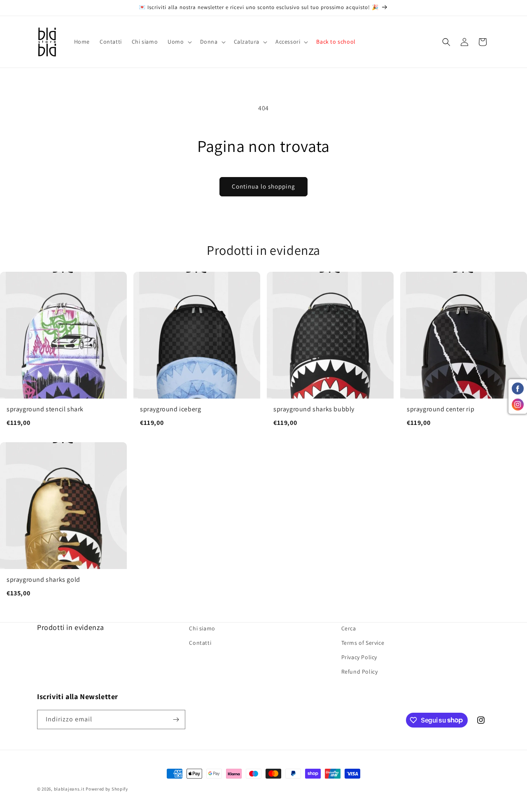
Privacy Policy (359, 657)
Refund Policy (359, 672)
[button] (179, 41)
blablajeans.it (69, 789)
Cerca (348, 628)
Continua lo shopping (263, 186)
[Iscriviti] (176, 719)
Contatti (200, 643)
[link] (63, 354)
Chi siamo (202, 628)
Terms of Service (363, 643)
